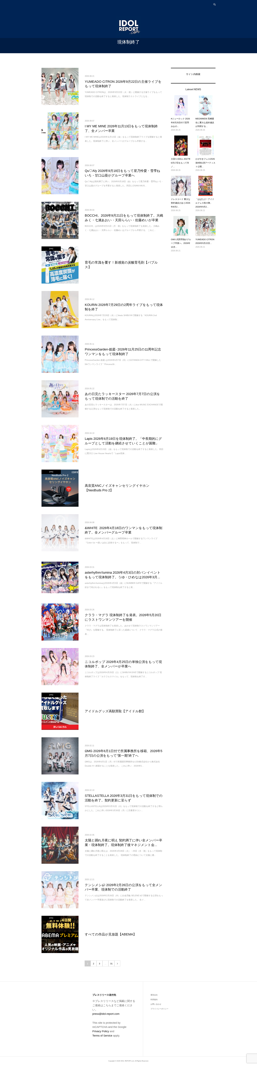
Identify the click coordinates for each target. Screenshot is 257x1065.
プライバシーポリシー (159, 1009)
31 (111, 963)
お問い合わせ (156, 1004)
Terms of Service (102, 1035)
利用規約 (154, 1000)
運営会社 (154, 995)
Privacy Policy (100, 1031)
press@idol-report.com (105, 1013)
